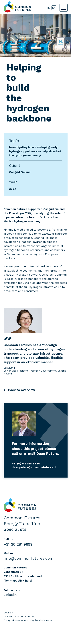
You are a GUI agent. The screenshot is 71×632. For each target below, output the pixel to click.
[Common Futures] (17, 7)
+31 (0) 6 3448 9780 (26, 463)
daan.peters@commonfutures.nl (34, 467)
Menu (64, 8)
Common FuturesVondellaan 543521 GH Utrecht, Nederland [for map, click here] (23, 574)
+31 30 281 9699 (18, 544)
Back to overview (21, 390)
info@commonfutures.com (28, 558)
